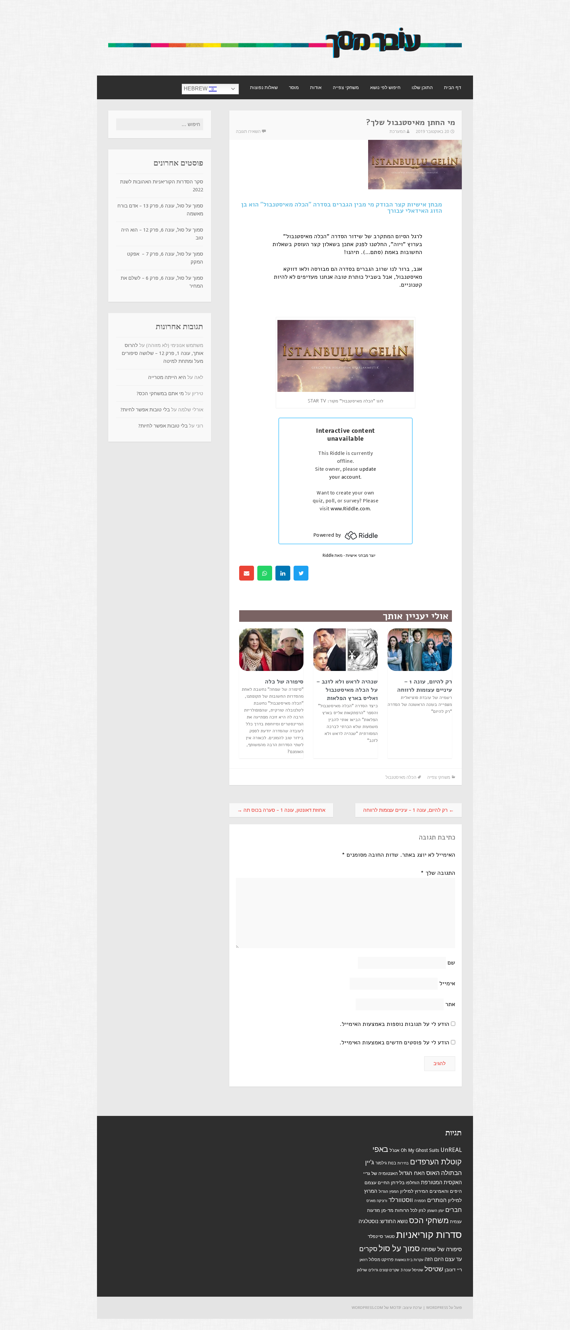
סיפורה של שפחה (441, 1249)
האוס (433, 1173)
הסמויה (420, 1201)
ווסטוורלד (401, 1199)
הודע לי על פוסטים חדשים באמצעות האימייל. (394, 1042)
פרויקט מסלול (381, 1259)
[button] (301, 573)
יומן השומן (435, 1210)
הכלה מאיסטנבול (401, 777)
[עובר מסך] (285, 60)
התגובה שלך (438, 873)
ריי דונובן (453, 1269)
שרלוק (362, 1270)
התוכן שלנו (422, 87)
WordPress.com (367, 1307)
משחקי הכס (429, 1220)
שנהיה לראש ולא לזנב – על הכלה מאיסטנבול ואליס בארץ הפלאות (347, 690)
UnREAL (451, 1149)
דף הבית (452, 87)
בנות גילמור (385, 1162)
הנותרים (437, 1200)
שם (451, 962)
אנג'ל (394, 1150)
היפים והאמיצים (445, 1191)
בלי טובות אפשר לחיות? (145, 410)
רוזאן (363, 1259)
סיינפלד (375, 1236)
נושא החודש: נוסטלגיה (383, 1221)
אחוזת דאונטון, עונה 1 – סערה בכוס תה (281, 810)
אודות (316, 87)
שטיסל (434, 1269)
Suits (434, 1150)
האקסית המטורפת (441, 1182)
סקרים (368, 1249)
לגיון (422, 1210)
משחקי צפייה (346, 87)
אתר (450, 1004)
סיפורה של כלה (284, 681)
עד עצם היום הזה (443, 1259)
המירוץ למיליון (414, 1191)
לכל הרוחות (406, 1210)
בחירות (403, 1163)
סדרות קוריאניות (429, 1234)
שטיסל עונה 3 (411, 1270)
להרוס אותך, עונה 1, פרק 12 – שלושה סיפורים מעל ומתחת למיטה (162, 353)
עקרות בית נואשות (409, 1260)
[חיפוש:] (159, 124)
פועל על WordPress (444, 1307)
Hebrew (196, 88)
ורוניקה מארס (376, 1201)
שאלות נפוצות (264, 87)
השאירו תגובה (248, 131)
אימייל (447, 983)
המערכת (397, 131)
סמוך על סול (399, 1248)
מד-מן (387, 1210)
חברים (453, 1209)
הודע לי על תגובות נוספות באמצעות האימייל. (394, 1024)
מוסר (294, 87)
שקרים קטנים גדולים (383, 1270)
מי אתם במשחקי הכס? (160, 393)
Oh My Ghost (414, 1150)
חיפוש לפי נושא (385, 87)
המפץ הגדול (389, 1191)
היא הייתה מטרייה (167, 377)
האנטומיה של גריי (380, 1173)
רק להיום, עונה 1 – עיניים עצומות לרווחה (424, 686)
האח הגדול (412, 1173)
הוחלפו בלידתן (405, 1182)
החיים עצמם (377, 1182)
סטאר (389, 1236)
